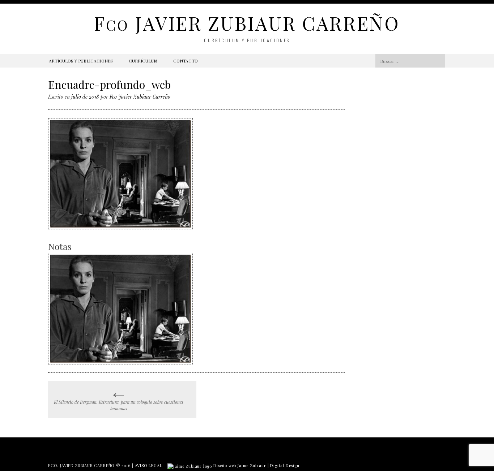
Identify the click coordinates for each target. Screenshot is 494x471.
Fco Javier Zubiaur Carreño (140, 96)
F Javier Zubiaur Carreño (247, 22)
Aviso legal (148, 465)
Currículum (143, 61)
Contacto (185, 61)
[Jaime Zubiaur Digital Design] (189, 465)
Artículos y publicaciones (81, 61)
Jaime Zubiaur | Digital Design (268, 465)
